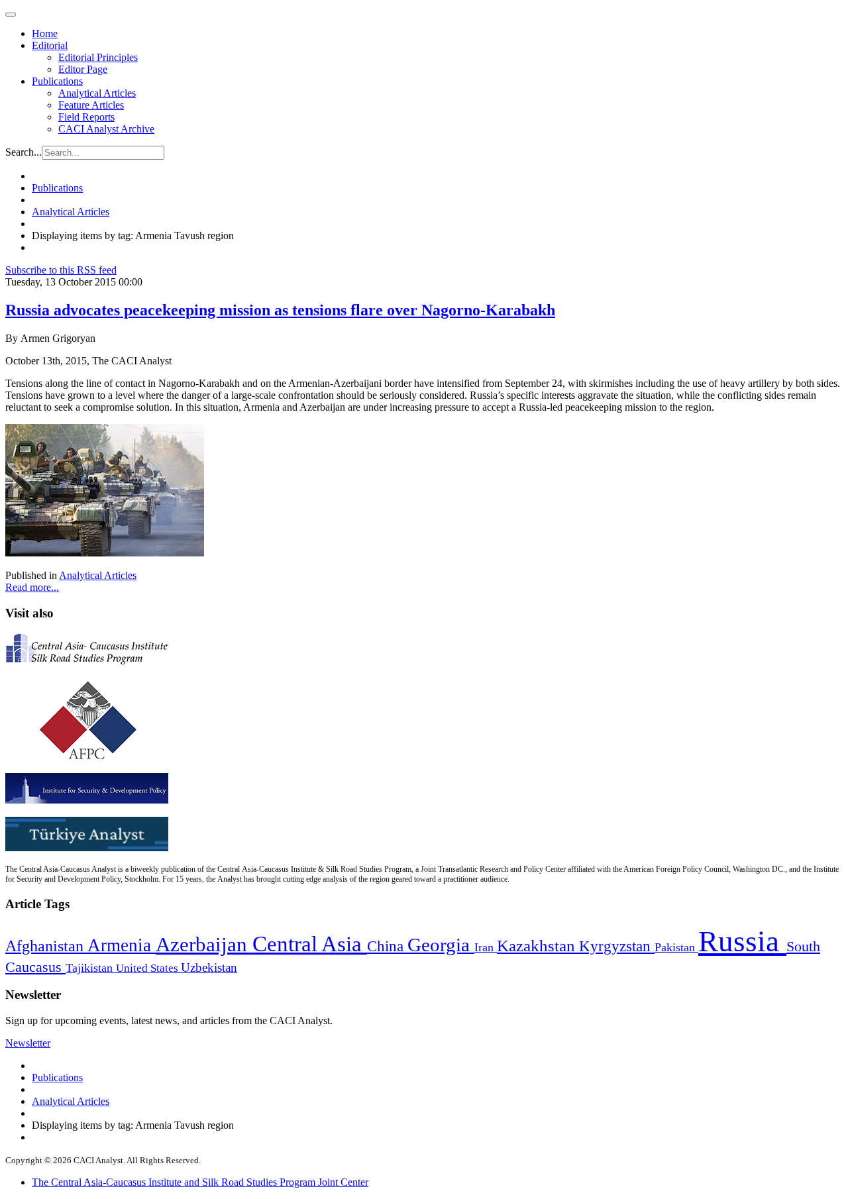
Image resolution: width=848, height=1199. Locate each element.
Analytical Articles (97, 93)
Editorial (50, 45)
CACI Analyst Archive (106, 128)
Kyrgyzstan (617, 946)
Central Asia (309, 943)
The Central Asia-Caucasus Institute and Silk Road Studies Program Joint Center (200, 1182)
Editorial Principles (98, 57)
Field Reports (86, 117)
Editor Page (82, 69)
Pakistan (676, 947)
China (387, 946)
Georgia (440, 944)
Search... (23, 152)
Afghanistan (46, 946)
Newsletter (27, 1043)
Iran (485, 947)
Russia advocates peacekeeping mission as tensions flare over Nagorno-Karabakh (280, 310)
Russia (742, 941)
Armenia (121, 945)
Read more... (32, 587)
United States (148, 968)
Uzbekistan (209, 967)
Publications (57, 81)
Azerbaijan (204, 944)
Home (45, 33)
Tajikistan (91, 967)
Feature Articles (91, 105)
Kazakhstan (538, 946)
